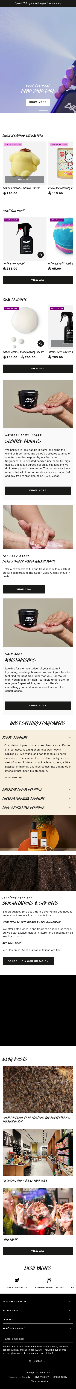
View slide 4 (43, 109)
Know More (38, 102)
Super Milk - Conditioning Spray (23, 352)
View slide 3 (32, 109)
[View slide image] (38, 60)
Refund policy (59, 1377)
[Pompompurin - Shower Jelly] (24, 163)
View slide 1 (11, 109)
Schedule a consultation (28, 961)
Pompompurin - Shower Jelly (21, 188)
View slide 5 (53, 109)
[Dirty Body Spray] (24, 239)
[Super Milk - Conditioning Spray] (24, 327)
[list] (38, 1283)
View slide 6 (64, 109)
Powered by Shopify (19, 1377)
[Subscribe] (71, 1339)
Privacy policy (41, 1377)
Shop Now (48, 112)
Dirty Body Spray (13, 263)
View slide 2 (22, 109)
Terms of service (40, 1381)
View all (38, 280)
